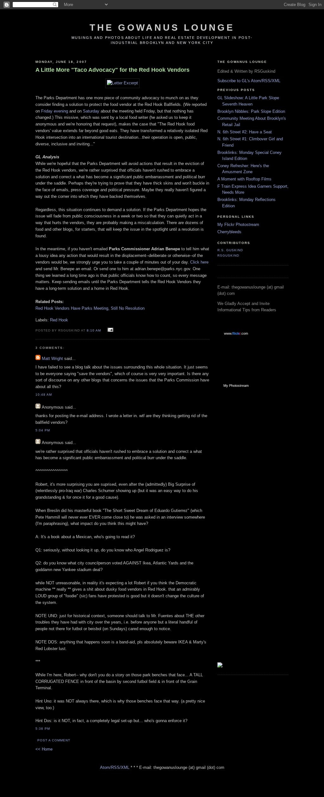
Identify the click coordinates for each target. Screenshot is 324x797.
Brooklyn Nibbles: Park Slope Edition (251, 111)
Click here (199, 262)
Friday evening (54, 111)
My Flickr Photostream (238, 224)
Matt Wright (52, 358)
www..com (236, 333)
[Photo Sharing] (122, 83)
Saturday (91, 111)
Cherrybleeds (229, 231)
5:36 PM (42, 728)
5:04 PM (42, 430)
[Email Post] (109, 330)
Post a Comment (53, 740)
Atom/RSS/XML (114, 767)
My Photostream (236, 385)
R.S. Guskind (230, 250)
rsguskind (228, 255)
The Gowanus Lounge (162, 27)
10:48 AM (43, 394)
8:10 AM (94, 330)
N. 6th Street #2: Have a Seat (244, 132)
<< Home (44, 749)
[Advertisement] (242, 493)
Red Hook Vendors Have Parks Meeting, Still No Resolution (90, 308)
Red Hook (59, 320)
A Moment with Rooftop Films (244, 179)
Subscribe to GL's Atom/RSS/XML (248, 80)
